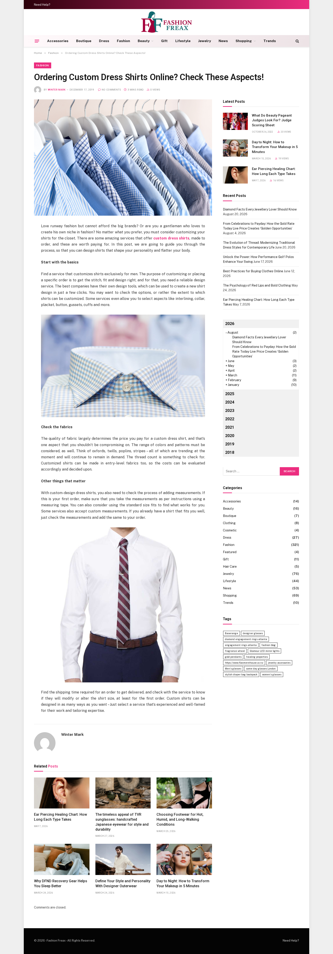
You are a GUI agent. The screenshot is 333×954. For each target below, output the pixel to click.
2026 (229, 323)
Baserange (231, 633)
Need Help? (42, 4)
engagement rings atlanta (241, 645)
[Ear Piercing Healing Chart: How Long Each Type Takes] (61, 793)
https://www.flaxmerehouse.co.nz (244, 662)
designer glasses (253, 633)
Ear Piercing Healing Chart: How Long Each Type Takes (60, 817)
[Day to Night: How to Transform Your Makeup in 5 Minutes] (184, 859)
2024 (229, 402)
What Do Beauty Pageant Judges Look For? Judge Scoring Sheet (272, 120)
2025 (229, 394)
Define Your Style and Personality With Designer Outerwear (122, 883)
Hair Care (230, 567)
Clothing (229, 523)
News (223, 41)
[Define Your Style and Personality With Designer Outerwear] (123, 859)
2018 (229, 452)
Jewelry (204, 41)
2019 (229, 444)
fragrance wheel (235, 651)
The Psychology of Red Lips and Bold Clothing (257, 285)
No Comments (111, 89)
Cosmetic (230, 530)
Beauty (144, 41)
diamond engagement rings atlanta (246, 639)
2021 (229, 427)
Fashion (123, 41)
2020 (229, 435)
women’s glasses (271, 674)
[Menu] (37, 41)
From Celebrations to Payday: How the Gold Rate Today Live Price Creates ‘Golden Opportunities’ (264, 351)
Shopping (244, 41)
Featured (229, 552)
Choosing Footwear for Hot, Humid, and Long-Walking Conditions (180, 819)
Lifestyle (183, 41)
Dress (104, 41)
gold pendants (233, 656)
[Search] (297, 41)
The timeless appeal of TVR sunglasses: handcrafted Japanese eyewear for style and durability (122, 821)
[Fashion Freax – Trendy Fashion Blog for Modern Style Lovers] (166, 22)
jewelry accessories (279, 662)
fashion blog (268, 645)
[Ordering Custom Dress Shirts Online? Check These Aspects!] (123, 157)
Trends (269, 41)
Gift (164, 41)
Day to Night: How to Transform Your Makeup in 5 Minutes (183, 883)
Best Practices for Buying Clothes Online (253, 271)
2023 (229, 410)
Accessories (57, 41)
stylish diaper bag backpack (241, 674)
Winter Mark (57, 89)
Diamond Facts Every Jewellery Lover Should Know (260, 209)
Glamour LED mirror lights (264, 651)
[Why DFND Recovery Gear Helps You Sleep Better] (61, 859)
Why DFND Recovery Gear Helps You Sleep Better (60, 883)
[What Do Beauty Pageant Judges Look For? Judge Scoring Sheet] (235, 121)
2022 (229, 419)
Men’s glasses (233, 668)
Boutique (83, 41)
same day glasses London (261, 668)
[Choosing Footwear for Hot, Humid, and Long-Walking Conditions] (184, 793)
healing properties (257, 656)
